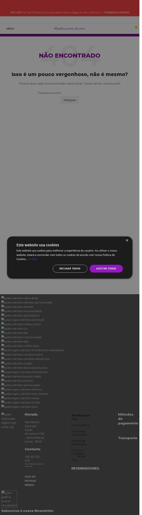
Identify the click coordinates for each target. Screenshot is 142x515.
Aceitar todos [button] (106, 268)
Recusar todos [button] (69, 268)
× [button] (127, 240)
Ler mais (32, 259)
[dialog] (69, 257)
